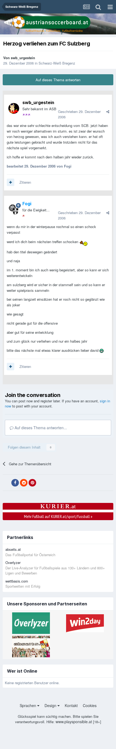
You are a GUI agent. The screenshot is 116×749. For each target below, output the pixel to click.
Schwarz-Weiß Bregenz (57, 63)
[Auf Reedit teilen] (24, 483)
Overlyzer (13, 562)
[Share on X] (6, 483)
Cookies (90, 705)
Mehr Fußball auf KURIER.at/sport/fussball (58, 516)
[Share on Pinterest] (32, 483)
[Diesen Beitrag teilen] (107, 111)
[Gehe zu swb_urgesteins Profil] (13, 108)
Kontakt (71, 705)
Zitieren (25, 182)
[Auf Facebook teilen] (15, 483)
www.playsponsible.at (74, 721)
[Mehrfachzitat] (10, 182)
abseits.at (13, 549)
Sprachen (28, 705)
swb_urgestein (23, 57)
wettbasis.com (16, 581)
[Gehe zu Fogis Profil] (13, 209)
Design (51, 705)
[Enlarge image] (83, 241)
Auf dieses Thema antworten (58, 79)
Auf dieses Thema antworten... (40, 427)
